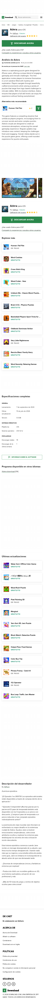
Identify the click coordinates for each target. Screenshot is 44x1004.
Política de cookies (9, 964)
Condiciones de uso (10, 960)
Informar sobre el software (24, 457)
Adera (18, 29)
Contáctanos (7, 941)
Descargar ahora (24, 43)
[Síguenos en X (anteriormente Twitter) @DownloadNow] (9, 984)
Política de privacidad (10, 956)
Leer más (27, 66)
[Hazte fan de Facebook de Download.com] (4, 984)
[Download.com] (7, 17)
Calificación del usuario (18, 36)
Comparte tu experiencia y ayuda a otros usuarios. (21, 53)
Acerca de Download (10, 933)
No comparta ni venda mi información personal (19, 968)
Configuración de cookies (12, 972)
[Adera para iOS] (5, 32)
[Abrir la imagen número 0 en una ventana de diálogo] (19, 188)
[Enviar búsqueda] (16, 17)
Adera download (8, 471)
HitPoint (6, 787)
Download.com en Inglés (11, 944)
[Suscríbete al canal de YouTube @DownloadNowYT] (13, 984)
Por (14, 33)
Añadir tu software (9, 937)
